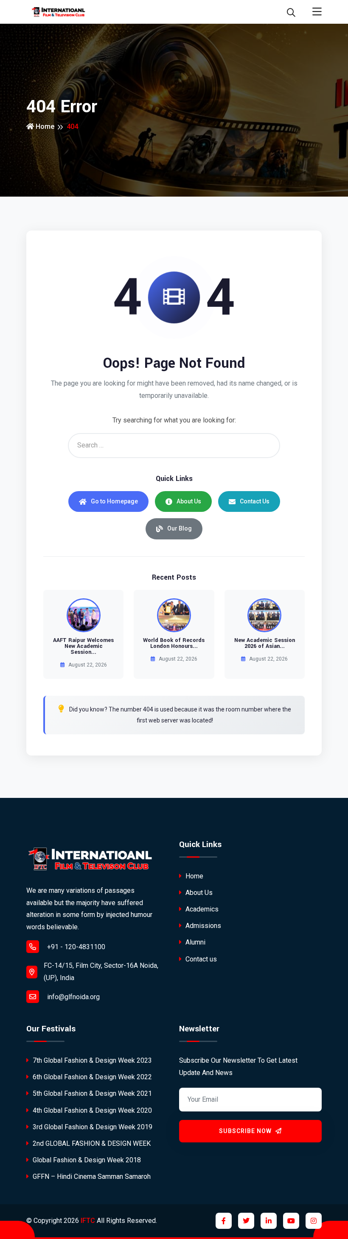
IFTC (88, 1221)
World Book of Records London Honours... (174, 643)
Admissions (202, 926)
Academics (201, 909)
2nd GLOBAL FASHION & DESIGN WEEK (91, 1143)
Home (44, 126)
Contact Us (254, 501)
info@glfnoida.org (72, 997)
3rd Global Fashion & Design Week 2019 (91, 1127)
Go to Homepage (114, 501)
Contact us (200, 959)
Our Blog (179, 528)
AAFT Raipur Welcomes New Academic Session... (83, 646)
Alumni (194, 942)
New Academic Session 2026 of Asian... (264, 643)
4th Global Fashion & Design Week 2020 (91, 1110)
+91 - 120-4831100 (75, 947)
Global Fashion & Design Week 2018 (86, 1160)
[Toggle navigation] (317, 11)
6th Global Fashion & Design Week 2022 (91, 1077)
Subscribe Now (246, 1131)
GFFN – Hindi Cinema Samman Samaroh (91, 1176)
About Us (189, 501)
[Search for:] (174, 445)
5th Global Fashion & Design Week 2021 (91, 1093)
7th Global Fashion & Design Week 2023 (91, 1060)
